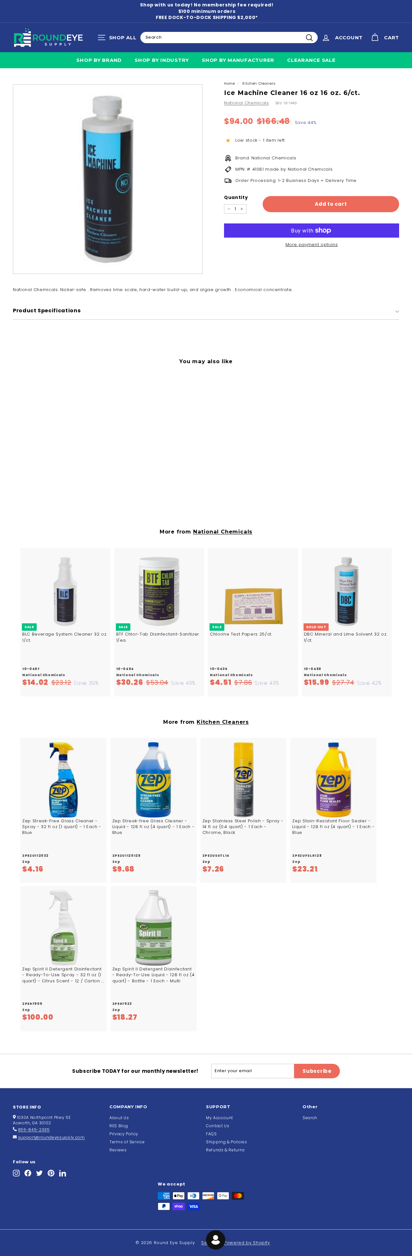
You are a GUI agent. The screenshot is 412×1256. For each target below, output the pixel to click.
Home (229, 83)
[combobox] (229, 37)
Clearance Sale (311, 60)
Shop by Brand (99, 60)
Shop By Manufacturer (238, 60)
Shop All (118, 38)
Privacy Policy (123, 1134)
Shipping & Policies (226, 1142)
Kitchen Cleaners (259, 83)
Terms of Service (127, 1142)
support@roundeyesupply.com (51, 1137)
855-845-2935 (34, 1129)
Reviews (118, 1150)
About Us (119, 1117)
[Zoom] (107, 179)
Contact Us (217, 1126)
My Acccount (219, 1117)
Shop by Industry (162, 60)
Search (310, 1117)
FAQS (211, 1134)
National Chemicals (246, 103)
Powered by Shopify (247, 1243)
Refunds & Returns (225, 1150)
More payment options (312, 245)
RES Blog (118, 1126)
